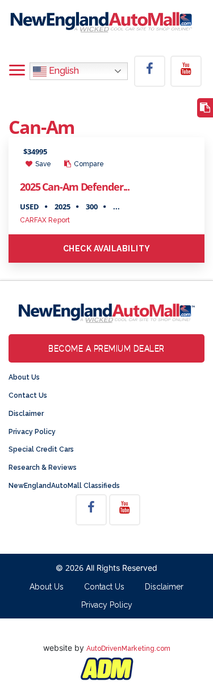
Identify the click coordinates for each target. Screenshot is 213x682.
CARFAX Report (45, 220)
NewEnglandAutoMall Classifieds (64, 486)
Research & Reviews (43, 467)
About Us (24, 377)
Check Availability (107, 248)
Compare (88, 164)
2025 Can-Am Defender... (75, 186)
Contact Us (28, 395)
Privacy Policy (32, 432)
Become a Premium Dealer (106, 348)
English (63, 70)
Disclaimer (26, 414)
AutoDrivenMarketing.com (128, 648)
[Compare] (205, 108)
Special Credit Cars (41, 449)
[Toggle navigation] (17, 71)
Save (42, 164)
